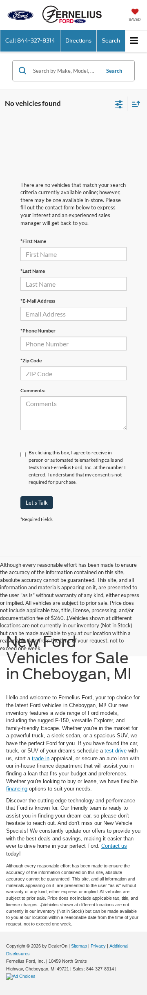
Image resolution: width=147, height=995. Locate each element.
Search (114, 70)
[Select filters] (119, 103)
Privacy (98, 945)
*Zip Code (31, 360)
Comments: (32, 390)
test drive (116, 751)
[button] (30, 41)
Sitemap (79, 945)
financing (16, 789)
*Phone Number (38, 331)
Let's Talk (37, 502)
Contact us (114, 846)
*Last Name (32, 271)
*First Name (33, 241)
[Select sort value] (133, 104)
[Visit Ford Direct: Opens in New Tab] (22, 976)
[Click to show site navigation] (134, 41)
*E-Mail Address (37, 301)
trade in (40, 758)
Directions (78, 41)
